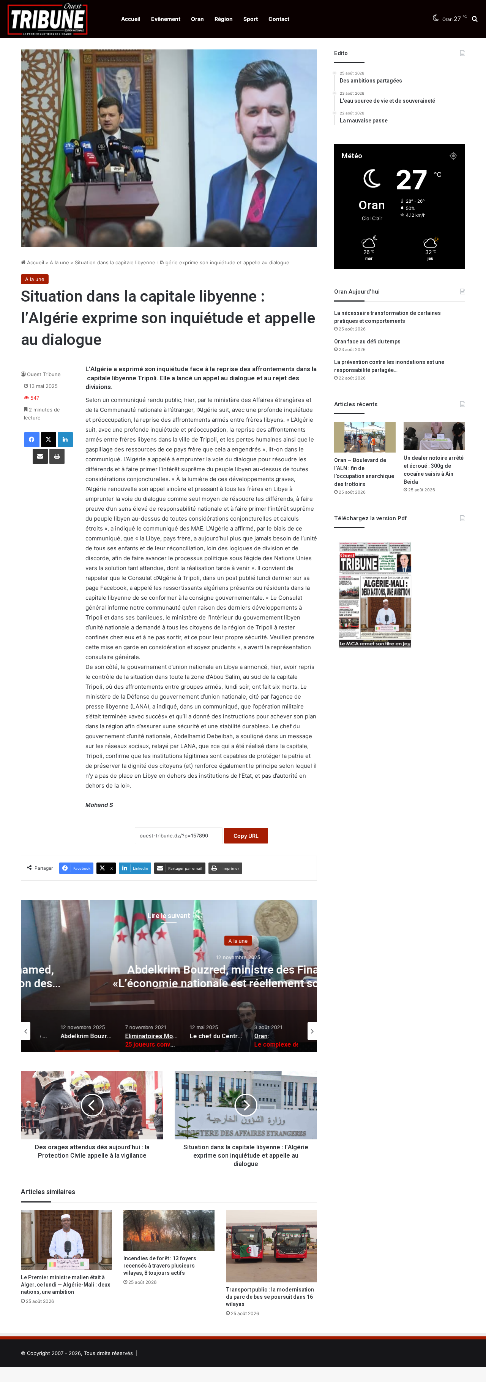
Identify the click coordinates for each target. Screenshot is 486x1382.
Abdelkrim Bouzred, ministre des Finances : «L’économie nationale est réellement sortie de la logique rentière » (169, 984)
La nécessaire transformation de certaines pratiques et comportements (387, 317)
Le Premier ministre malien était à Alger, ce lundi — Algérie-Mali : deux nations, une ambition (65, 1285)
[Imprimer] (57, 456)
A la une (59, 262)
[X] (48, 439)
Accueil (130, 19)
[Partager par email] (40, 456)
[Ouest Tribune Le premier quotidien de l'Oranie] (47, 19)
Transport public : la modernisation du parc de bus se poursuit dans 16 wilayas (270, 1297)
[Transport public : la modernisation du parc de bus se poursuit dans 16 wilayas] (271, 1246)
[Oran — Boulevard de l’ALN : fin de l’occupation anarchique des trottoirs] (365, 437)
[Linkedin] (65, 439)
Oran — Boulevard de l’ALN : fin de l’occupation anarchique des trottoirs (364, 472)
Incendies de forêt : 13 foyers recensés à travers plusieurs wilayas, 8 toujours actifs (159, 1266)
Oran (197, 19)
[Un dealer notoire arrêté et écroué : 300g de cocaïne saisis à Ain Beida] (434, 436)
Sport (250, 19)
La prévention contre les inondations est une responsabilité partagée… (389, 366)
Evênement (165, 19)
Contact (278, 19)
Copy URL (246, 835)
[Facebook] (31, 439)
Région (224, 19)
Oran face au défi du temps (367, 342)
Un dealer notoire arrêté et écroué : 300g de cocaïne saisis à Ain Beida (434, 470)
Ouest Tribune (44, 374)
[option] (169, 976)
